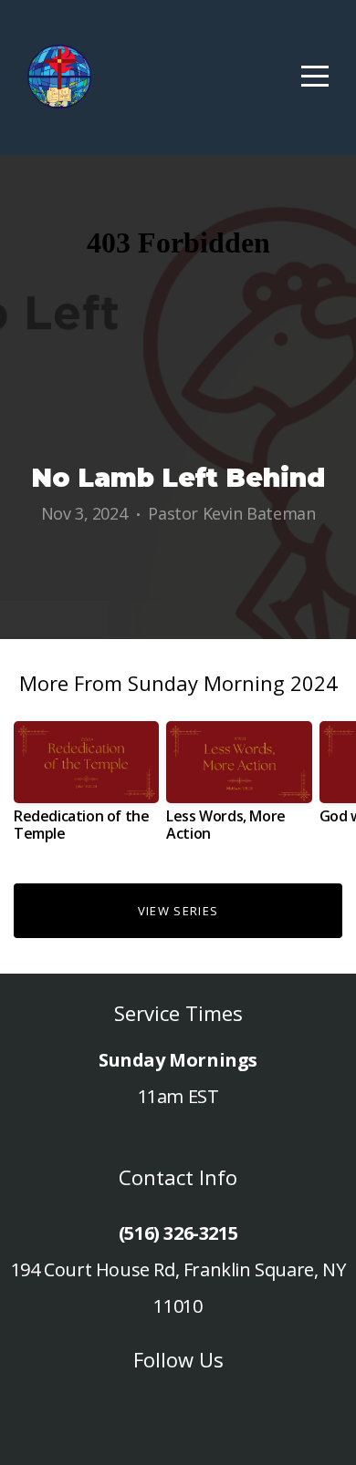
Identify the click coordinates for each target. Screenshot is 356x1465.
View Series (178, 911)
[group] (86, 788)
